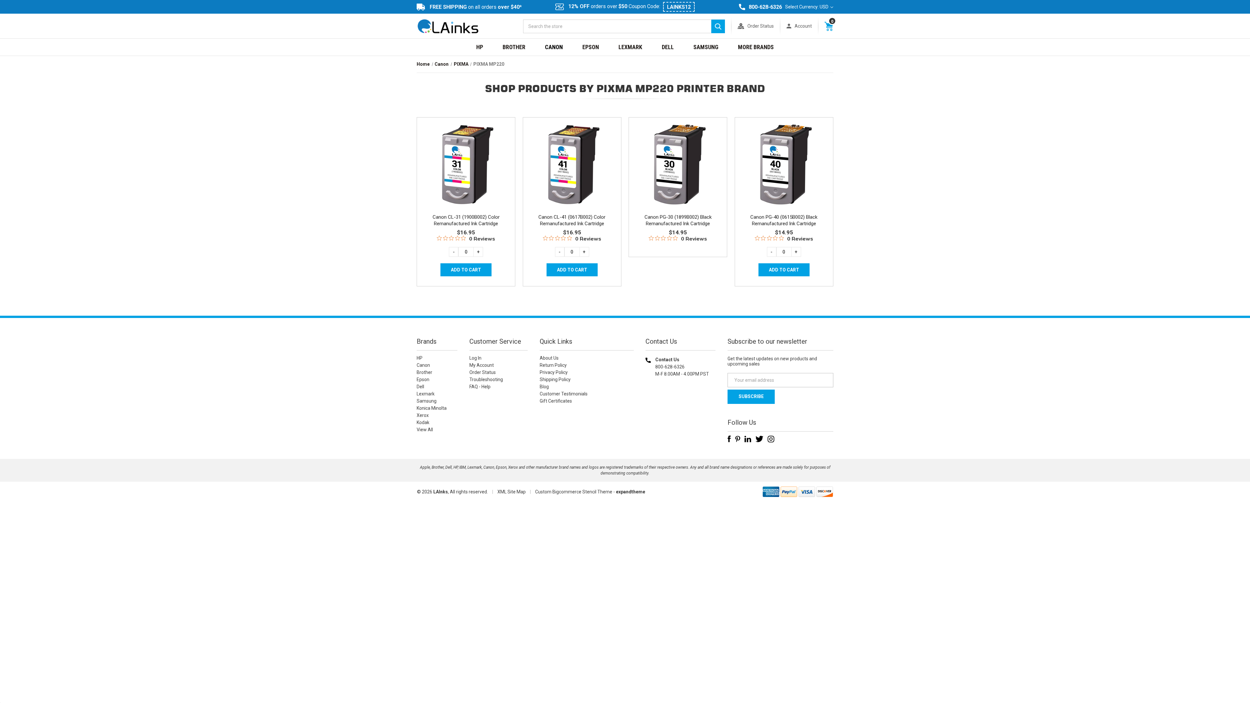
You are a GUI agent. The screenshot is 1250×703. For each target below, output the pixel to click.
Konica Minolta (432, 408)
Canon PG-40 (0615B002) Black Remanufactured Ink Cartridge (783, 220)
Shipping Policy (555, 379)
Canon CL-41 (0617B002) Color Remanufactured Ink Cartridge (571, 220)
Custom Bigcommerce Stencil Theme (573, 491)
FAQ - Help (480, 386)
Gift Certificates (556, 401)
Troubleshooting (486, 379)
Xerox (423, 415)
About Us (549, 358)
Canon (554, 47)
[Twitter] (759, 439)
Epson (590, 47)
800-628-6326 (765, 7)
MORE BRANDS (756, 47)
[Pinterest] (737, 439)
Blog (544, 386)
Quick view (465, 157)
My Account (481, 365)
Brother (514, 47)
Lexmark (630, 47)
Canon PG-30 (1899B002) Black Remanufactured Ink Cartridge (678, 220)
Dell (668, 47)
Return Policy (553, 365)
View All (425, 429)
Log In (475, 358)
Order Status (760, 26)
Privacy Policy (554, 372)
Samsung (705, 47)
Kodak (423, 422)
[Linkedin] (747, 439)
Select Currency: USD (807, 6)
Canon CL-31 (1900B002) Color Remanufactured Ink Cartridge (466, 220)
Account (803, 26)
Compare (464, 171)
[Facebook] (729, 439)
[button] (680, 416)
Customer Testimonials (564, 393)
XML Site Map (511, 491)
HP (479, 47)
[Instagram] (771, 439)
